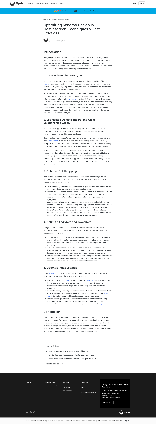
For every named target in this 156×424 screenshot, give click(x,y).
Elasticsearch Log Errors (87, 395)
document (53, 141)
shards (67, 280)
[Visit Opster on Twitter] (34, 412)
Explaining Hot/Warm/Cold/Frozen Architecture (68, 351)
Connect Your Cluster (91, 11)
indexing (47, 84)
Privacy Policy (107, 421)
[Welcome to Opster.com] (124, 412)
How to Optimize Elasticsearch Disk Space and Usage (71, 355)
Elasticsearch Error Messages (88, 392)
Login (135, 3)
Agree (127, 421)
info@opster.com (67, 390)
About (64, 385)
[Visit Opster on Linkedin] (31, 412)
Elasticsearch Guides (49, 19)
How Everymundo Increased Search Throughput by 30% (72, 359)
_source (104, 304)
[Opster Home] (17, 3)
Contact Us (106, 402)
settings (52, 273)
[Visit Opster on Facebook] (27, 412)
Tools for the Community (51, 385)
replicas (89, 280)
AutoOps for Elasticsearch (32, 385)
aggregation (71, 99)
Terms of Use (118, 421)
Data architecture (62, 19)
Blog (82, 387)
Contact (142, 3)
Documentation (85, 385)
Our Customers (66, 387)
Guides (83, 390)
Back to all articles (54, 364)
